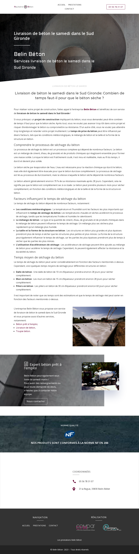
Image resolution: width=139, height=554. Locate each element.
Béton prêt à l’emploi (26, 324)
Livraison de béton (25, 327)
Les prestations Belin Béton (69, 540)
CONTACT (69, 9)
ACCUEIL (61, 5)
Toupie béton (23, 331)
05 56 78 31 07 (116, 6)
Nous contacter (36, 401)
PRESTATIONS (74, 5)
